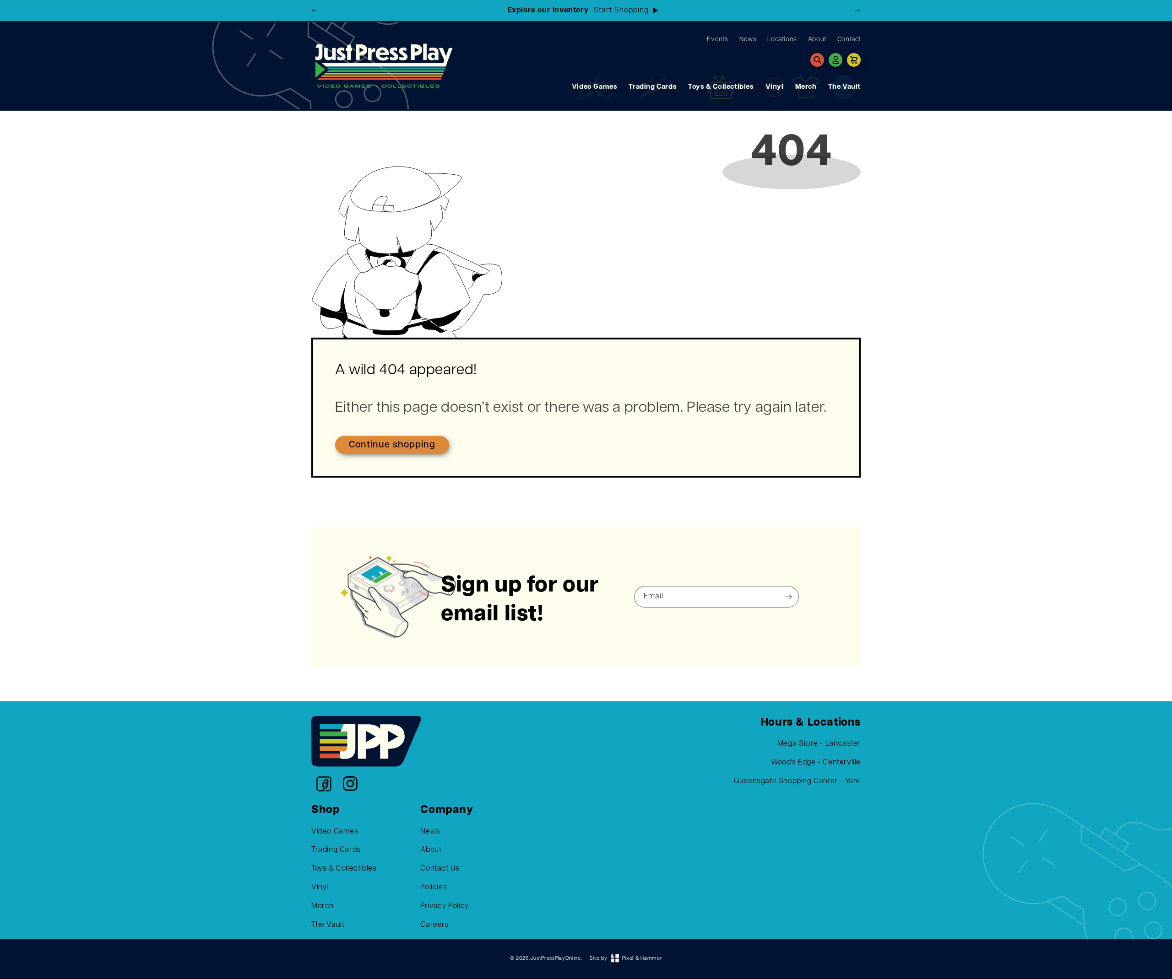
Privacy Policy (444, 906)
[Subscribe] (789, 597)
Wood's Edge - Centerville (816, 762)
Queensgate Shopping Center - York (797, 781)
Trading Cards (653, 87)
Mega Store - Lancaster (819, 744)
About (430, 850)
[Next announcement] (857, 10)
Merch (806, 87)
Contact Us (439, 868)
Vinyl (774, 87)
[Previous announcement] (314, 10)
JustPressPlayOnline (555, 958)
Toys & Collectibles (721, 87)
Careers (434, 925)
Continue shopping (392, 445)
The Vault (844, 87)
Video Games (595, 87)
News (430, 831)
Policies (433, 887)
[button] (817, 60)
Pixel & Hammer (642, 958)
